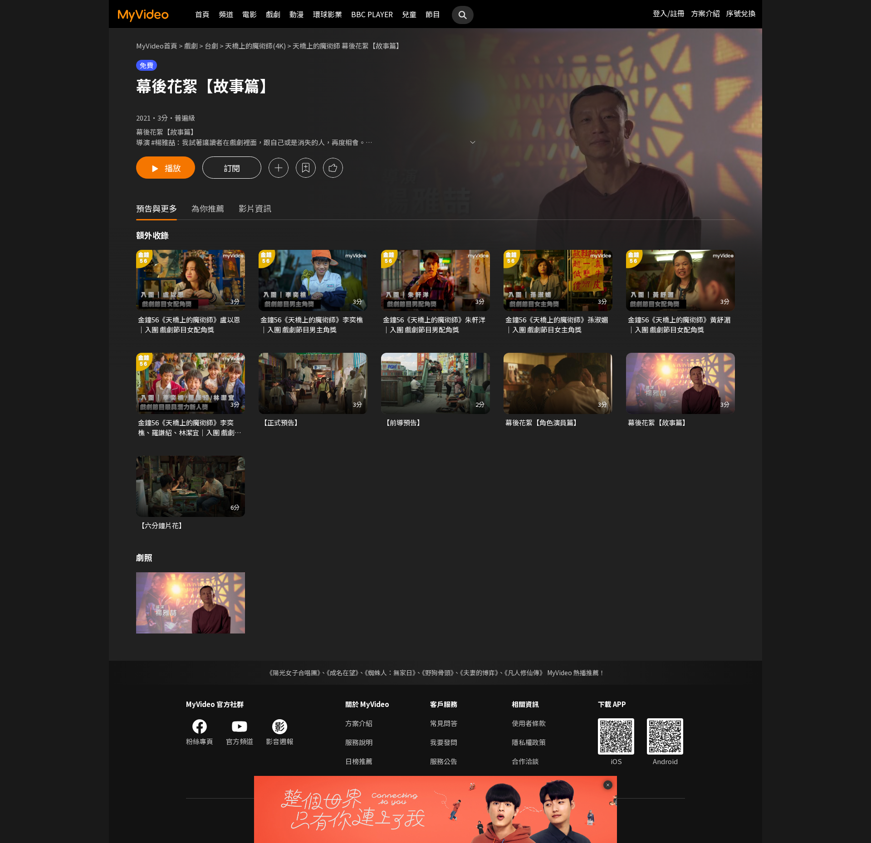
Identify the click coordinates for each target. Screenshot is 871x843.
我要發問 (443, 742)
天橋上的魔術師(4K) (255, 45)
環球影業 (327, 14)
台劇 (211, 45)
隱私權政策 (529, 742)
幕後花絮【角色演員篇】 (542, 422)
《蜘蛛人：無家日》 (390, 672)
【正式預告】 (280, 422)
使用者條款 (529, 723)
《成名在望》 (342, 672)
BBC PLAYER (372, 14)
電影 (249, 14)
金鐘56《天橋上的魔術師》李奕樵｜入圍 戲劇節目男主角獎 (311, 324)
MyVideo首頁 (156, 45)
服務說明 (358, 742)
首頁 (202, 14)
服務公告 (443, 761)
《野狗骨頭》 (438, 672)
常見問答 (443, 723)
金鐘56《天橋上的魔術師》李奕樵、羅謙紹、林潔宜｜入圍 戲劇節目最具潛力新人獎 (189, 428)
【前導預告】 (403, 422)
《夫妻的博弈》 (479, 672)
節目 (433, 14)
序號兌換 (740, 13)
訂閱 (232, 168)
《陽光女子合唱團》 (293, 672)
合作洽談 (525, 761)
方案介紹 (705, 13)
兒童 (409, 14)
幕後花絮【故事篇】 (658, 422)
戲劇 (273, 14)
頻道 (226, 14)
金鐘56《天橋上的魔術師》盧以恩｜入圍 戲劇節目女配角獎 (189, 324)
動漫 (296, 14)
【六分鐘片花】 (162, 525)
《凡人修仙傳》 (525, 672)
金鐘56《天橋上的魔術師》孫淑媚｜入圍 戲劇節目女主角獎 (556, 324)
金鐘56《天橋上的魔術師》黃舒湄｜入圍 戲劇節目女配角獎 (679, 324)
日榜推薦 (358, 761)
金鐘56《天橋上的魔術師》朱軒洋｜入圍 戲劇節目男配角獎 (434, 324)
